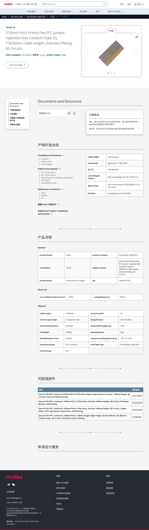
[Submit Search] (105, 4)
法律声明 (109, 483)
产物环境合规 (15, 110)
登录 (129, 4)
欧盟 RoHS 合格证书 (47, 204)
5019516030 (137, 402)
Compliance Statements (49, 155)
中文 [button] (139, 4)
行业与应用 (48, 11)
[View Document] (69, 113)
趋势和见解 (66, 11)
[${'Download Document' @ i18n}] (74, 113)
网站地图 (10, 521)
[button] (137, 37)
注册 (121, 4)
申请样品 (59, 509)
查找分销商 (60, 488)
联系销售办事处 (62, 498)
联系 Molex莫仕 (62, 483)
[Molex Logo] (20, 4)
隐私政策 (109, 488)
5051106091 (137, 395)
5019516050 (137, 410)
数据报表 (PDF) (45, 113)
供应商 (59, 504)
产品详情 (13, 114)
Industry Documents (48, 168)
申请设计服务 (15, 124)
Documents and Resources (16, 104)
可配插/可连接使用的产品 (17, 119)
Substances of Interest (49, 189)
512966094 (137, 417)
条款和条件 (110, 493)
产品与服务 (31, 11)
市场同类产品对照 (63, 493)
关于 (97, 11)
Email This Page (15, 65)
